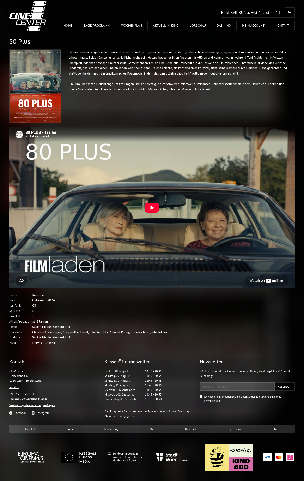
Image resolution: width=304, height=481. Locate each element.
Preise (70, 429)
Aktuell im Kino (166, 25)
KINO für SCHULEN (29, 429)
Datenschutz (248, 396)
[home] (30, 16)
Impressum (234, 429)
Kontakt (282, 25)
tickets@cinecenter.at (33, 398)
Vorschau (198, 25)
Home (68, 25)
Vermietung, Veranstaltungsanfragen (32, 405)
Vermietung (111, 429)
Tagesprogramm (97, 25)
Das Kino (224, 25)
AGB (151, 429)
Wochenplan (131, 25)
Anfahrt (14, 387)
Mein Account (253, 25)
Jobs (274, 429)
